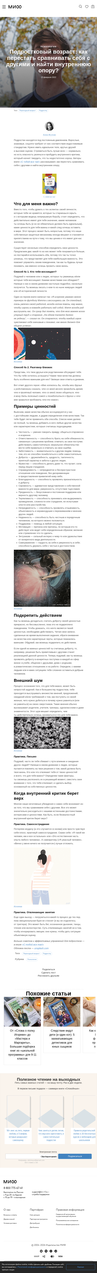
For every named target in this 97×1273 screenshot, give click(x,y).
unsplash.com (41, 948)
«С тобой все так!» (30, 162)
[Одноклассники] (51, 1251)
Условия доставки (10, 1223)
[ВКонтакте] (46, 1251)
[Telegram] (55, 1251)
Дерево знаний (9, 1219)
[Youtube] (41, 1251)
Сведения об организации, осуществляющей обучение (66, 1215)
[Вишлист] (86, 7)
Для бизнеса (34, 1227)
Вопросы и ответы (10, 1215)
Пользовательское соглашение (67, 1221)
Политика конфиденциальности (67, 1225)
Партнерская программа (38, 1219)
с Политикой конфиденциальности (31, 1267)
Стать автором (35, 1215)
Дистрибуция (35, 1223)
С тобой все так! (49, 197)
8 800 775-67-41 (13, 1188)
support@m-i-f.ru (40, 1192)
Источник (18, 362)
